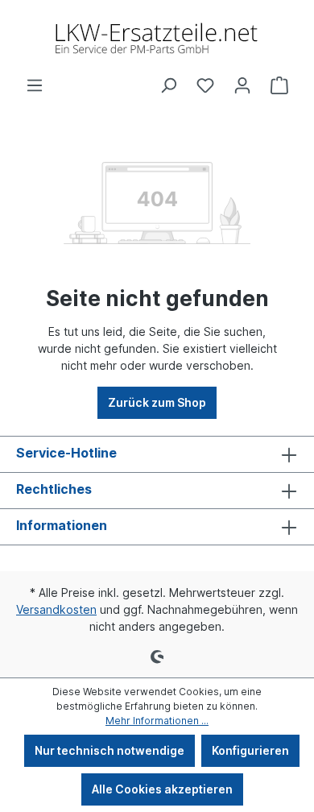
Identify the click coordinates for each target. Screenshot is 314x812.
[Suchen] (168, 85)
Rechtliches (54, 489)
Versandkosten (56, 609)
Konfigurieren (250, 750)
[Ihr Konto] (242, 85)
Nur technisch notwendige (109, 750)
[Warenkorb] (279, 85)
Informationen (61, 525)
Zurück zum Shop (157, 402)
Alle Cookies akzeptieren (162, 789)
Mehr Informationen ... (157, 721)
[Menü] (34, 85)
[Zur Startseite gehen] (157, 38)
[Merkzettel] (205, 85)
